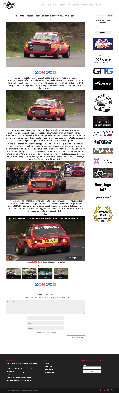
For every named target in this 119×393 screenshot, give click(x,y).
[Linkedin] (50, 72)
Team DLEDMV (49, 366)
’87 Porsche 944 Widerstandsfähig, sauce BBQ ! (20, 380)
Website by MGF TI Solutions (31, 390)
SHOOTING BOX (76, 5)
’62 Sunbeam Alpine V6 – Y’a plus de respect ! (19, 369)
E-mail (97, 26)
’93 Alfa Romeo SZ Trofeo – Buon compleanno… (20, 377)
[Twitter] (40, 72)
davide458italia (35, 262)
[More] (54, 72)
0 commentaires (54, 19)
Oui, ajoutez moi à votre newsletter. (46, 333)
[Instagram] (43, 72)
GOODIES (62, 5)
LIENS (68, 5)
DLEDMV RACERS (52, 5)
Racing (48, 19)
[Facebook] (36, 72)
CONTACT (98, 5)
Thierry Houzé (37, 19)
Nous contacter (49, 369)
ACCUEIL (43, 5)
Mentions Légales (49, 373)
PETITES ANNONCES (87, 5)
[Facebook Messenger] (47, 72)
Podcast (47, 363)
